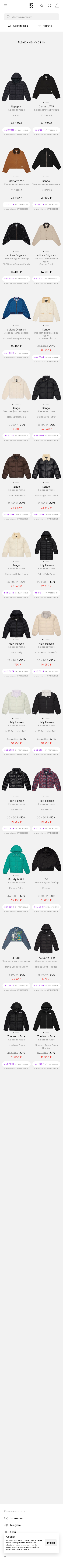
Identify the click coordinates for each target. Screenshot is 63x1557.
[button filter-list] (39, 26)
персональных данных (24, 1545)
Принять (50, 1543)
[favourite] (42, 5)
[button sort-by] (9, 26)
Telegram (15, 1525)
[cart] (57, 5)
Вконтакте (16, 1518)
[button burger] (5, 5)
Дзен (13, 1532)
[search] (49, 5)
